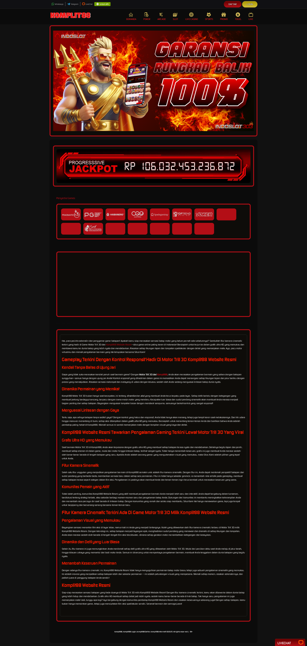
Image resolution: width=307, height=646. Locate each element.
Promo (224, 19)
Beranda (131, 19)
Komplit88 (162, 374)
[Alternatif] (153, 311)
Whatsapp (59, 4)
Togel (238, 19)
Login (250, 4)
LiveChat (89, 4)
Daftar (232, 4)
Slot (175, 19)
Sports (209, 19)
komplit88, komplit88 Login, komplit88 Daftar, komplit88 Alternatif (140, 632)
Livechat (284, 643)
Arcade (161, 19)
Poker (146, 19)
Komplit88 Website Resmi (118, 344)
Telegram (74, 4)
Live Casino (191, 19)
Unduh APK (104, 4)
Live (251, 19)
